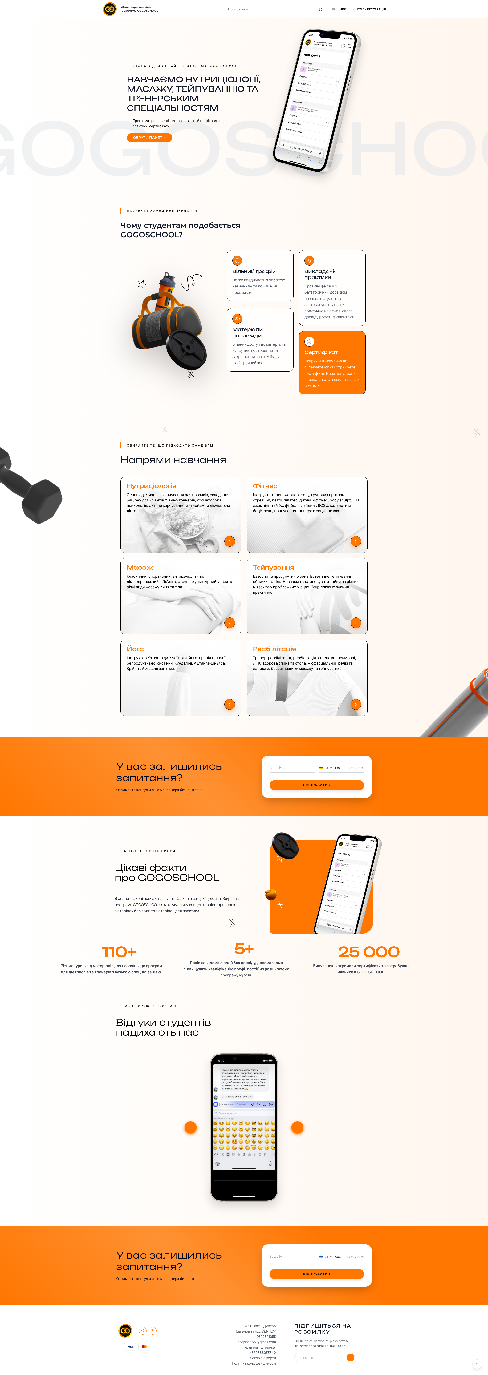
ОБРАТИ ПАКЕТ (147, 137)
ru (334, 9)
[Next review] (297, 1127)
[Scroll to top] (477, 1364)
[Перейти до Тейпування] (356, 622)
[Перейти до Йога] (229, 704)
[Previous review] (191, 1127)
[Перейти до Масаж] (229, 622)
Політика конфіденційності (254, 1363)
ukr (343, 9)
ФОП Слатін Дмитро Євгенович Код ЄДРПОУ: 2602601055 (256, 1331)
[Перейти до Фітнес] (356, 541)
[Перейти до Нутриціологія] (229, 541)
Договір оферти (263, 1358)
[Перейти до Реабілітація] (356, 704)
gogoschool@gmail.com (257, 1342)
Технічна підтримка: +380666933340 (259, 1350)
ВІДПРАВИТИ (316, 785)
